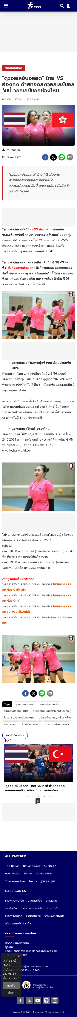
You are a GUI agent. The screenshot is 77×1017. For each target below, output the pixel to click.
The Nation (12, 866)
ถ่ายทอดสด (11, 724)
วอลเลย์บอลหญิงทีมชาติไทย (55, 718)
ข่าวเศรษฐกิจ (33, 916)
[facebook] (45, 157)
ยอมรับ (11, 985)
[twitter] (53, 157)
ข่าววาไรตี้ (52, 908)
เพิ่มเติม (12, 978)
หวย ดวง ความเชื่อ (32, 908)
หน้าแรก (6, 99)
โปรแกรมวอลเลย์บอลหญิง (19, 718)
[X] (29, 1000)
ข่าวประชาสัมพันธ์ (54, 916)
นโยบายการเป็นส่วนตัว (18, 924)
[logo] (32, 5)
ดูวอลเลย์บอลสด (25, 704)
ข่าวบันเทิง (11, 908)
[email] (70, 157)
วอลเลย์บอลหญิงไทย (16, 711)
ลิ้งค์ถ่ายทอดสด (31, 724)
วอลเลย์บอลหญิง (49, 704)
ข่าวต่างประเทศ (13, 916)
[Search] (62, 6)
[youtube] (37, 1000)
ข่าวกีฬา (19, 99)
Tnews (33, 881)
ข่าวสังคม (51, 901)
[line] (61, 157)
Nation (28, 874)
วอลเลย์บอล (33, 99)
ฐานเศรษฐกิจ (48, 881)
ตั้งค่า (11, 993)
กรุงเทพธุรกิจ (13, 874)
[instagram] (54, 1000)
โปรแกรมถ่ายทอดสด (57, 724)
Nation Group (31, 866)
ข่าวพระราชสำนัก (14, 901)
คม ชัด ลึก (50, 866)
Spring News (44, 874)
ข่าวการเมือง (35, 901)
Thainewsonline (15, 881)
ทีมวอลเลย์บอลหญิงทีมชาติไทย (51, 711)
